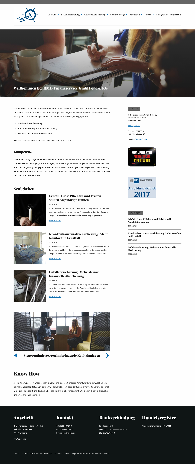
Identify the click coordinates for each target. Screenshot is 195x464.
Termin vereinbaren (100, 453)
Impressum (175, 14)
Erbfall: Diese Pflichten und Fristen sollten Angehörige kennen (75, 198)
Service (147, 14)
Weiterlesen (55, 220)
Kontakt (140, 2)
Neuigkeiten (162, 14)
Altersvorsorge (117, 14)
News (67, 453)
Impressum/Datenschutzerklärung (158, 2)
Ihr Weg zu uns (134, 125)
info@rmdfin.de (140, 139)
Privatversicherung (70, 14)
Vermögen (135, 14)
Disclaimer (177, 2)
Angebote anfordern (81, 453)
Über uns (52, 14)
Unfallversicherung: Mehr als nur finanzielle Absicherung (74, 274)
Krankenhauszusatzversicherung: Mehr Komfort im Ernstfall (78, 236)
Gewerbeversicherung (94, 14)
